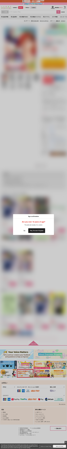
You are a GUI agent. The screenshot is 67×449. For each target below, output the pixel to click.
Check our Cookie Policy (45, 446)
